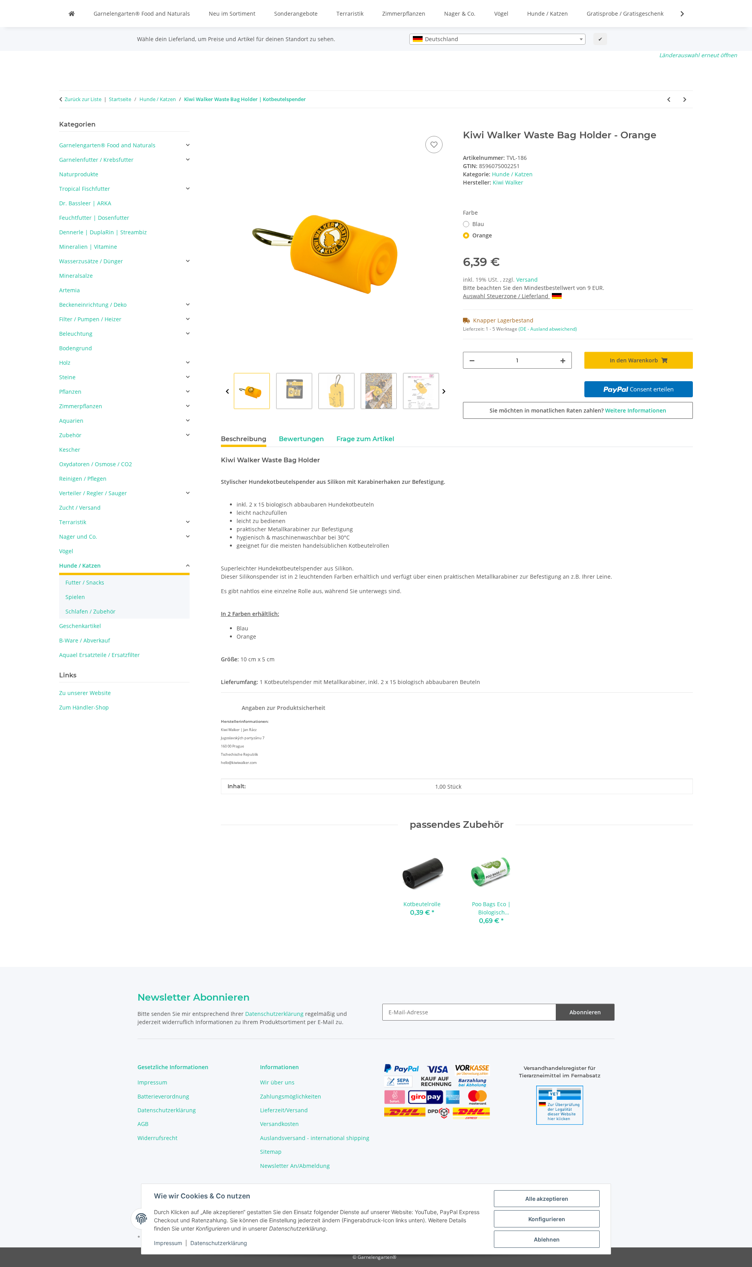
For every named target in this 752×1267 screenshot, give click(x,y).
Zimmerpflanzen (403, 13)
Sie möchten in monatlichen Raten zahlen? (578, 410)
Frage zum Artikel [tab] (365, 439)
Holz (64, 362)
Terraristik (349, 13)
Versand (527, 279)
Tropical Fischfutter (84, 188)
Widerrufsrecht (157, 1138)
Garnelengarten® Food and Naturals (142, 13)
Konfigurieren (546, 1219)
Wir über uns (277, 1082)
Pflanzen (70, 391)
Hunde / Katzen (547, 13)
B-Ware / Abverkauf (84, 640)
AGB (142, 1124)
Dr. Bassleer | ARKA (85, 203)
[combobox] (497, 39)
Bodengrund (75, 348)
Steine (67, 377)
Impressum (168, 1243)
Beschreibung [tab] (243, 439)
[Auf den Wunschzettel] (434, 144)
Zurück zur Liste (83, 99)
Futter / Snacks (84, 582)
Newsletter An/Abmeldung (295, 1165)
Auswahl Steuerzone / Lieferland (506, 296)
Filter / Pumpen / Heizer (90, 319)
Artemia (69, 290)
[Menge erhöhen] (562, 360)
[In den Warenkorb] (227, 125)
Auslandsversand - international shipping (314, 1138)
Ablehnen (547, 1239)
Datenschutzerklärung (218, 1243)
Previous (227, 391)
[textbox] (497, 39)
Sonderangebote (296, 13)
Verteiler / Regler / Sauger (93, 493)
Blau (478, 224)
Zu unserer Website (85, 693)
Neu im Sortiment (232, 13)
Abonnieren (585, 1012)
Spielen (75, 597)
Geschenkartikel (80, 626)
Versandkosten (279, 1124)
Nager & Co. (459, 13)
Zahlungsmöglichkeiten (290, 1096)
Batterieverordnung (163, 1096)
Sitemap (271, 1151)
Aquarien (71, 420)
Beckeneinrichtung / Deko (93, 304)
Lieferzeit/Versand (284, 1110)
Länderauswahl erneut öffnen (698, 55)
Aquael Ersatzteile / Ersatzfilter (99, 655)
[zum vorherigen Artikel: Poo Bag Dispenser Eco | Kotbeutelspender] (669, 99)
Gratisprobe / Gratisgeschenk (625, 13)
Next (443, 391)
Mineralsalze (76, 275)
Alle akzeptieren (546, 1198)
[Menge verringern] (472, 360)
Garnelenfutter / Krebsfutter (96, 159)
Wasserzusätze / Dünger (91, 261)
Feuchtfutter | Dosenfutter (94, 217)
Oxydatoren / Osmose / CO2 (95, 464)
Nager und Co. (78, 536)
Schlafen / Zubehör (90, 611)
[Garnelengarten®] (71, 13)
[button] (677, 13)
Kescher (69, 449)
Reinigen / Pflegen (83, 478)
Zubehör (70, 435)
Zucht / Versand (80, 507)
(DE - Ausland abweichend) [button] (548, 329)
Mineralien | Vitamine (88, 246)
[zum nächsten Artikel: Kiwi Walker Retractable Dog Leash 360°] (685, 99)
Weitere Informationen (635, 410)
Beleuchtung (75, 333)
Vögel (501, 13)
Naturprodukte (78, 174)
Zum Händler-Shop (84, 707)
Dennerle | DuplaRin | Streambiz (103, 232)
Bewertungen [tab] (301, 439)
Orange (482, 235)
